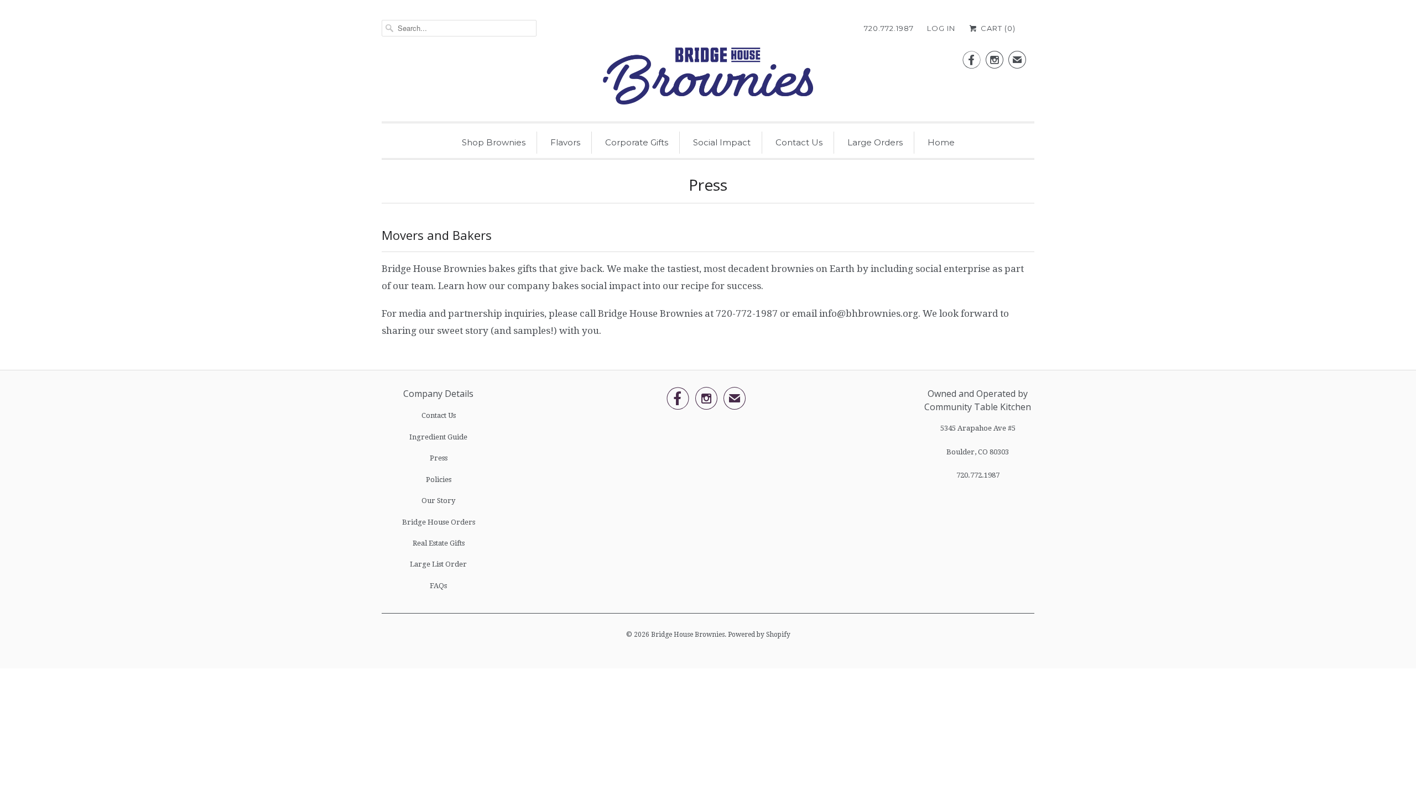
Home (941, 142)
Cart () (997, 28)
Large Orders (875, 142)
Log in (941, 28)
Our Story (438, 500)
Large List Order (438, 564)
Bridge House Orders (438, 522)
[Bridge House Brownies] (708, 79)
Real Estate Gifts (439, 543)
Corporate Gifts (636, 142)
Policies (438, 479)
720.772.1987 (889, 28)
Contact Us (798, 142)
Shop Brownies (493, 142)
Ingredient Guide (438, 437)
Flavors (565, 142)
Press (438, 458)
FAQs (438, 586)
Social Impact (722, 142)
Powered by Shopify (759, 634)
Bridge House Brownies (688, 634)
